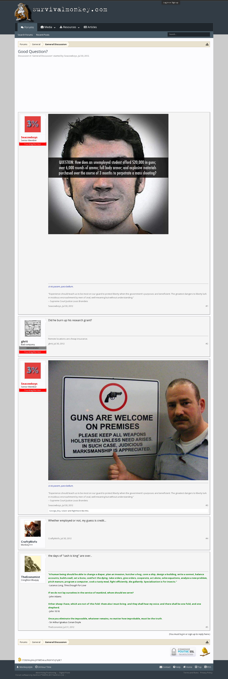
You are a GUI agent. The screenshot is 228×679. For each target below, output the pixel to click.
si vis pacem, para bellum (60, 286)
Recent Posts (42, 34)
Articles (92, 27)
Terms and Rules (190, 672)
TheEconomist (30, 577)
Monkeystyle (26, 666)
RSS (209, 666)
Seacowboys (70, 55)
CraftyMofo (29, 541)
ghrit (50, 343)
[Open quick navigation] (207, 44)
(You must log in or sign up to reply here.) (189, 634)
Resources (69, 27)
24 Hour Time (44, 666)
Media (48, 27)
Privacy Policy (206, 672)
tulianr (64, 510)
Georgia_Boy (55, 510)
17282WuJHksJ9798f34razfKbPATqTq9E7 (42, 660)
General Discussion (42, 55)
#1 (207, 306)
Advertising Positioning (46, 672)
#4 (207, 538)
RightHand (76, 510)
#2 (207, 343)
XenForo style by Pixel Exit (78, 675)
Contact (166, 666)
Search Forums (25, 34)
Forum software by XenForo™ (40, 675)
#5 (207, 627)
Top (199, 666)
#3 (207, 505)
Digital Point (64, 672)
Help (178, 666)
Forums (29, 27)
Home (189, 666)
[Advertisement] (114, 82)
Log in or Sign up (170, 2)
